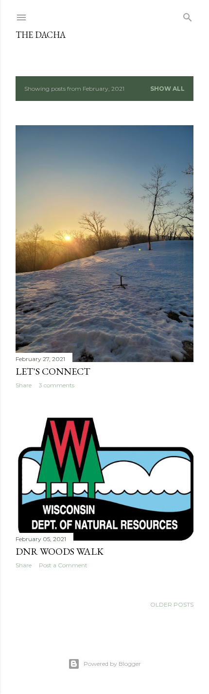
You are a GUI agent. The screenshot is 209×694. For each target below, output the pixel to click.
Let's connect (53, 371)
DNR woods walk (60, 551)
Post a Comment (63, 565)
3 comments (56, 385)
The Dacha (41, 34)
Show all (167, 88)
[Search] (187, 15)
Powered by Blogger (112, 663)
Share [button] (24, 385)
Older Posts (171, 604)
